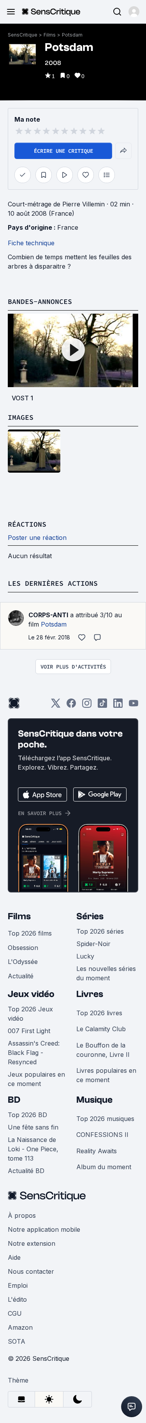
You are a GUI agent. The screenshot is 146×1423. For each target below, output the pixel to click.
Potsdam (72, 35)
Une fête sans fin (33, 1127)
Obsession (23, 948)
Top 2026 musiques (105, 1119)
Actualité (20, 976)
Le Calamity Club (101, 1029)
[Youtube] (133, 705)
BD (14, 1100)
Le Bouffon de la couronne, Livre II (103, 1049)
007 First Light (29, 1031)
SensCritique (22, 35)
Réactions (27, 524)
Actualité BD (26, 1171)
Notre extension (31, 1243)
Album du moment (103, 1167)
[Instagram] (86, 705)
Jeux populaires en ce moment (36, 1079)
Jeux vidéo (31, 994)
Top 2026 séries (100, 931)
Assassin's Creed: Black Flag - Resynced (34, 1052)
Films (50, 35)
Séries (90, 916)
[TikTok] (102, 705)
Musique (94, 1100)
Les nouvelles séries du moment (106, 973)
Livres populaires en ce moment (106, 1075)
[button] (134, 11)
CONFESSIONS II (102, 1134)
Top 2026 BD (27, 1115)
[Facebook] (71, 705)
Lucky (85, 956)
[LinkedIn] (118, 705)
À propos (22, 1215)
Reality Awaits (96, 1151)
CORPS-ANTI (48, 615)
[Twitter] (55, 705)
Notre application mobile (44, 1229)
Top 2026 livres (99, 1013)
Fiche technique (31, 243)
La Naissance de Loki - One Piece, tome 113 (33, 1149)
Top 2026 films (30, 933)
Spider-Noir (93, 944)
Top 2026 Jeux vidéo (30, 1013)
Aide (14, 1257)
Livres (89, 994)
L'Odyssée (23, 962)
